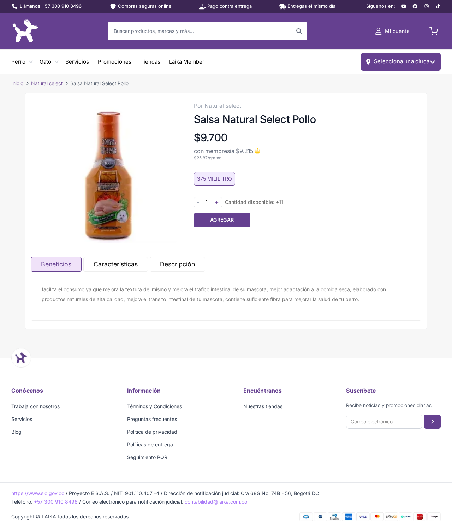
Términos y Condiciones (154, 406)
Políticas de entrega (150, 444)
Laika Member (186, 61)
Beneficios (56, 264)
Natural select (47, 83)
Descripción (177, 264)
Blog (16, 432)
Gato (45, 61)
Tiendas (150, 61)
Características (116, 264)
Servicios (77, 61)
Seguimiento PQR (147, 457)
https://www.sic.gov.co (37, 493)
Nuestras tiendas (262, 406)
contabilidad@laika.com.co (216, 502)
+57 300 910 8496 (56, 502)
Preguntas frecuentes (152, 419)
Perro (18, 61)
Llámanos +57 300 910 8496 (51, 6)
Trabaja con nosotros (35, 406)
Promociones (114, 61)
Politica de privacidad (152, 432)
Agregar (222, 220)
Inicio (17, 83)
